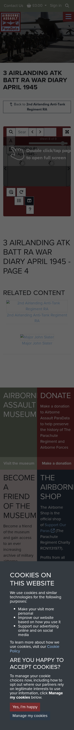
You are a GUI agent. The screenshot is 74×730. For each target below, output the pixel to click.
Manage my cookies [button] (30, 716)
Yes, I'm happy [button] (25, 707)
